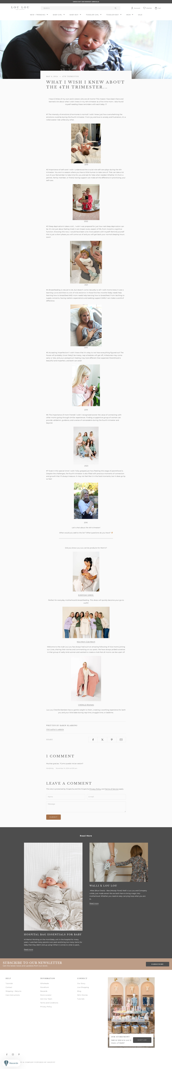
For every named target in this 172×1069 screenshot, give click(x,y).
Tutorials (9, 983)
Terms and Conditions (49, 1003)
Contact (9, 987)
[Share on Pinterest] (111, 739)
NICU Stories (82, 995)
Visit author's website (55, 729)
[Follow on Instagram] (13, 1054)
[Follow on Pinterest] (19, 1054)
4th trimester (70, 76)
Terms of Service (112, 789)
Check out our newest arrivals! (86, 1)
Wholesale (44, 983)
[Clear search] (115, 8)
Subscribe (158, 964)
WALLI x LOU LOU (103, 886)
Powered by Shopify (44, 1062)
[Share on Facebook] (93, 739)
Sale (140, 15)
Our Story (81, 983)
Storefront (44, 987)
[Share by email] (121, 739)
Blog (79, 991)
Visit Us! (142, 1040)
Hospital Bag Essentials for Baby (53, 934)
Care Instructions (13, 995)
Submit (53, 817)
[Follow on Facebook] (7, 1054)
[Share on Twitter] (102, 739)
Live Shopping (83, 987)
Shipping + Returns (13, 991)
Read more (28, 949)
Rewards (43, 991)
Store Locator (45, 995)
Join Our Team (46, 999)
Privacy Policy (95, 789)
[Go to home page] (20, 8)
